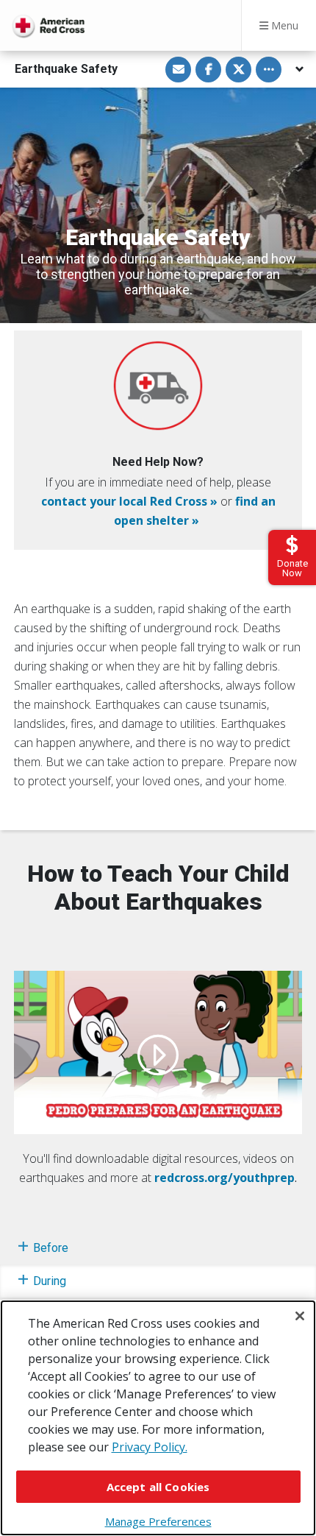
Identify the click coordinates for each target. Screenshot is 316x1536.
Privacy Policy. (149, 1447)
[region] (158, 1418)
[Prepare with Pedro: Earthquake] (158, 1052)
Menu (283, 25)
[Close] (300, 1316)
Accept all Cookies (158, 1486)
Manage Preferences (158, 1521)
